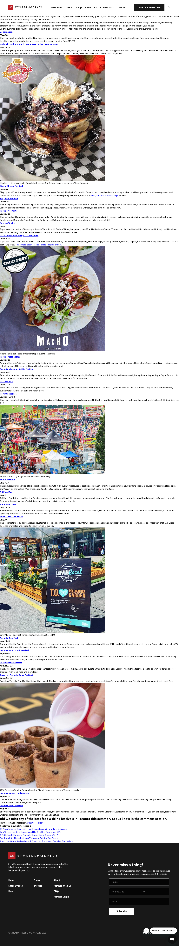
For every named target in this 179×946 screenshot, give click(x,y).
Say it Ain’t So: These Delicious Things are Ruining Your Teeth (29, 838)
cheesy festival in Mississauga (104, 195)
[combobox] (127, 891)
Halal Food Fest (8, 504)
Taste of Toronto (9, 210)
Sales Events (57, 7)
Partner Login (61, 897)
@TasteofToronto (36, 822)
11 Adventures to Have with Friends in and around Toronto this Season (33, 829)
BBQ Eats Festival (9, 198)
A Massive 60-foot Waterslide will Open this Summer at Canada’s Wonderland (36, 841)
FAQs (56, 891)
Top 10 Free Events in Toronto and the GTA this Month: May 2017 (30, 832)
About (87, 7)
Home (11, 880)
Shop (79, 7)
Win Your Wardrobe (149, 7)
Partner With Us (103, 7)
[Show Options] (155, 891)
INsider (122, 7)
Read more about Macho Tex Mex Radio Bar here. (39, 244)
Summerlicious (7, 479)
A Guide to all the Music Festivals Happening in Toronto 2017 (29, 835)
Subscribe (121, 911)
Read (70, 7)
